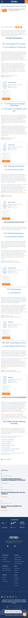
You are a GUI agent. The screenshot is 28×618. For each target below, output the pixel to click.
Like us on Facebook (6, 443)
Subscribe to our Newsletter (8, 439)
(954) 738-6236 (18, 542)
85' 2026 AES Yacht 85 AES (14, 169)
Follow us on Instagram (7, 441)
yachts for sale (5, 419)
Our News (16, 581)
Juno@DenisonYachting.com (15, 270)
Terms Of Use (10, 600)
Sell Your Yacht (5, 581)
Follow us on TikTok (6, 447)
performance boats (14, 257)
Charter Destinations (18, 563)
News (4, 10)
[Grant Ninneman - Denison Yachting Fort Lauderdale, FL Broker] (4, 85)
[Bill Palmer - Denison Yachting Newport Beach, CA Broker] (4, 380)
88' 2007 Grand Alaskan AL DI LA (14, 346)
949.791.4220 (12, 382)
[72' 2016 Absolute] (14, 288)
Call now (7, 91)
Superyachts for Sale (6, 568)
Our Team (16, 583)
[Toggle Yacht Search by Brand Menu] (26, 1)
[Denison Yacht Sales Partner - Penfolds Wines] (14, 522)
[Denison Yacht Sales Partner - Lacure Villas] (5, 527)
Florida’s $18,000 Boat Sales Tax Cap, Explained (13, 493)
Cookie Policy (17, 600)
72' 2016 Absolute (14, 293)
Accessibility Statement (6, 601)
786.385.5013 (12, 271)
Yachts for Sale (5, 557)
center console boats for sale (14, 71)
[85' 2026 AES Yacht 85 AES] (14, 165)
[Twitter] (16, 596)
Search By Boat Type (6, 561)
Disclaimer (23, 600)
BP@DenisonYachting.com (15, 379)
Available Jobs (16, 568)
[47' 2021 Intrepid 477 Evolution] (14, 43)
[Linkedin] (10, 596)
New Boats (4, 559)
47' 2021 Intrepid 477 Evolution (14, 47)
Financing (4, 577)
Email (6, 93)
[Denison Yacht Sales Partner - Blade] (14, 527)
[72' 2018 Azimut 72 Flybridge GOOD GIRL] (14, 103)
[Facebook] (5, 596)
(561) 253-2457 (13, 327)
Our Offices (16, 579)
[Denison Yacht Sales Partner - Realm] (22, 527)
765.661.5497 (12, 148)
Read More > (4, 483)
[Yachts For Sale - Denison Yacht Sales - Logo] (14, 2)
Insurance (4, 579)
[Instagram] (7, 596)
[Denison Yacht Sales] (14, 537)
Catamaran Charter (17, 559)
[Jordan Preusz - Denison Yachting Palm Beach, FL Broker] (4, 147)
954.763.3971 (12, 87)
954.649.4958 (12, 86)
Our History (16, 577)
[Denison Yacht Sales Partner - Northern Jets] (5, 523)
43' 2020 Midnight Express (14, 237)
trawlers (3, 415)
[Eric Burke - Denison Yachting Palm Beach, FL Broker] (4, 324)
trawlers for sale (5, 192)
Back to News (7, 459)
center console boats (17, 413)
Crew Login (16, 572)
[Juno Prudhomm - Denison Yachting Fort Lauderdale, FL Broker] (4, 270)
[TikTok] (13, 596)
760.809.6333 (12, 381)
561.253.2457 (12, 149)
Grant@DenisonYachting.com (15, 84)
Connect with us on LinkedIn (8, 450)
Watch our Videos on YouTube (8, 445)
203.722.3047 (12, 205)
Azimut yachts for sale (14, 133)
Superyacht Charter (17, 557)
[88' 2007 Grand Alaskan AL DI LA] (14, 342)
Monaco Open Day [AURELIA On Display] (11, 506)
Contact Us (16, 585)
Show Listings (6, 96)
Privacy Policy (18, 599)
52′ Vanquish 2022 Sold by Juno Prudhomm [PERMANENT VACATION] (13, 479)
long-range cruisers (21, 192)
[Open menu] (2, 2)
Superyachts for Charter (6, 570)
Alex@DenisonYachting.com (15, 204)
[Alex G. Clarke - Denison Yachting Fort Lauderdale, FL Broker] (4, 205)
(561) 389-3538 (12, 325)
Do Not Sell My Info (17, 601)
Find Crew (16, 570)
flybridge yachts (5, 135)
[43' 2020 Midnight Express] (14, 232)
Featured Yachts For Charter (19, 561)
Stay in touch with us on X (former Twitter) (10, 448)
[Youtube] (2, 596)
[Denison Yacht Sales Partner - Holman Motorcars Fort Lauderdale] (22, 522)
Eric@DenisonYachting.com (15, 324)
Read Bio (6, 98)
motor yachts (7, 413)
